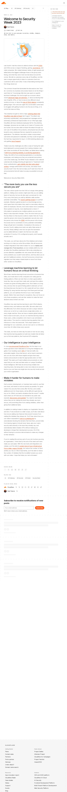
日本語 (5, 35)
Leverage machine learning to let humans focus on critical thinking (58, 17)
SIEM (22, 220)
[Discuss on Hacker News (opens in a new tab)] (5, 470)
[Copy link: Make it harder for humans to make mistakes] (3, 378)
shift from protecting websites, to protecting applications (22, 153)
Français (37, 33)
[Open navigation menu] (64, 3)
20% (23, 351)
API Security (26, 8)
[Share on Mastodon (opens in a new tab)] (19, 470)
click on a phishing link (27, 418)
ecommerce (36, 68)
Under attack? (9, 764)
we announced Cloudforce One (19, 346)
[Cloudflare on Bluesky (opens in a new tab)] (35, 487)
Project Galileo (38, 751)
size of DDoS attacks (29, 102)
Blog (6, 791)
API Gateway (18, 8)
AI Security (37, 780)
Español (32, 33)
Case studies (9, 780)
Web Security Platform (41, 788)
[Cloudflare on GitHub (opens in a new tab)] (31, 487)
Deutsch (26, 33)
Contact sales (9, 754)
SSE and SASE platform (41, 775)
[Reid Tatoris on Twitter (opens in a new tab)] (17, 491)
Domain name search (11, 767)
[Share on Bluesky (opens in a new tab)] (15, 470)
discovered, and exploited (18, 398)
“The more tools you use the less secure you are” (58, 12)
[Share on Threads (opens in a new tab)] (22, 470)
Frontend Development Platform (44, 783)
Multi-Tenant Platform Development (45, 785)
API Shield (27, 478)
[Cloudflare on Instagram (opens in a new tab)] (28, 487)
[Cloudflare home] (3, 3)
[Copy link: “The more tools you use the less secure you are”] (3, 184)
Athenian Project (39, 754)
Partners (8, 757)
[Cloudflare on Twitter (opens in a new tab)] (19, 487)
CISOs (40, 65)
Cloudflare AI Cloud (40, 777)
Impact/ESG (38, 762)
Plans (7, 751)
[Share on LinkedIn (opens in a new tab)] (12, 470)
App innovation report (12, 775)
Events (7, 788)
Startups (8, 762)
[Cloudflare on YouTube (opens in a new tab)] (25, 487)
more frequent (16, 141)
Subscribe (39, 508)
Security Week (36, 478)
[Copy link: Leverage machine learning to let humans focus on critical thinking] (3, 268)
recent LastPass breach (28, 200)
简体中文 (13, 35)
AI (11, 8)
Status (7, 783)
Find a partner (9, 759)
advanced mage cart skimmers (17, 98)
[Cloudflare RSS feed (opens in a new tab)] (16, 487)
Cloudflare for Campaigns (42, 757)
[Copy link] (26, 470)
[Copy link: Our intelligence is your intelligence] (3, 342)
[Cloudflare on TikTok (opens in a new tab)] (41, 487)
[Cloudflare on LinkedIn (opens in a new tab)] (22, 487)
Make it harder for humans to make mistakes (56, 26)
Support (7, 785)
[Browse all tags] (43, 8)
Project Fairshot (39, 759)
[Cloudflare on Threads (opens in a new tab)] (38, 487)
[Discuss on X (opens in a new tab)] (8, 470)
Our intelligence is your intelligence (58, 21)
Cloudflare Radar (10, 777)
